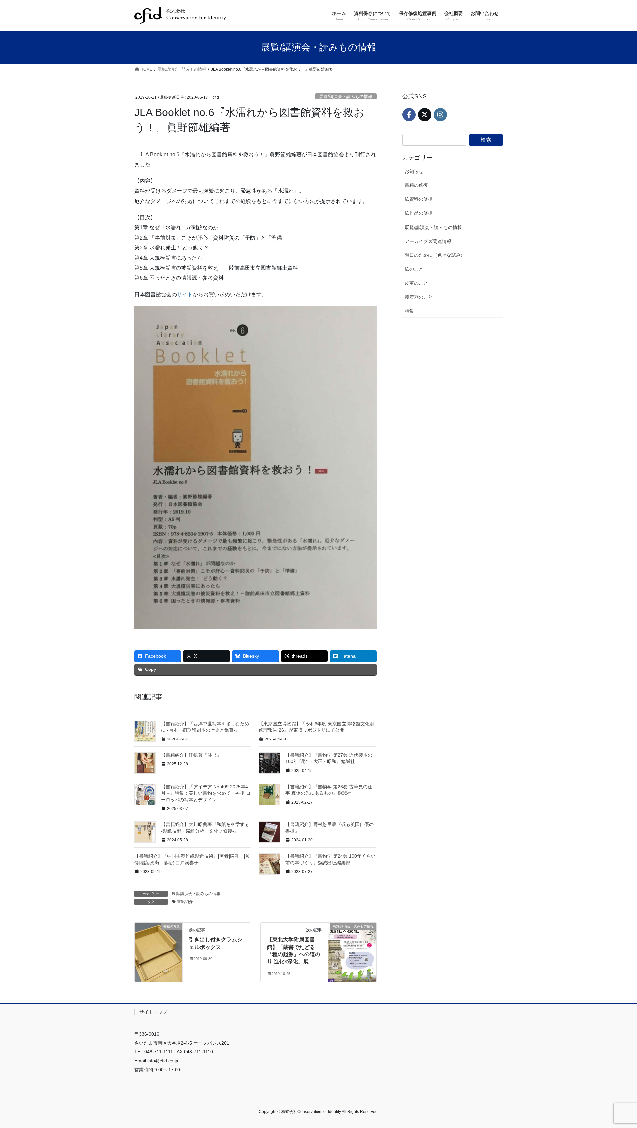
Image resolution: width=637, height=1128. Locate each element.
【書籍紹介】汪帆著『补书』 (191, 755)
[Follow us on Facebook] (409, 114)
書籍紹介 (185, 901)
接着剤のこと (419, 297)
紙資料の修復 (419, 199)
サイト (185, 294)
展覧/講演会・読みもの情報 (345, 96)
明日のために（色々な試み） (435, 255)
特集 (409, 311)
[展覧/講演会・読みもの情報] (352, 947)
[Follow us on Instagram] (440, 114)
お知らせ (414, 171)
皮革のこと (416, 283)
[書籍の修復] (158, 947)
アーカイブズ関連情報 (428, 241)
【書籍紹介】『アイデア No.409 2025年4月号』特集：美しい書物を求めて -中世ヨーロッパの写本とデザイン (206, 793)
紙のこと (414, 269)
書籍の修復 (416, 185)
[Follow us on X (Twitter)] (424, 114)
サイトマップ (153, 1012)
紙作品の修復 (419, 213)
